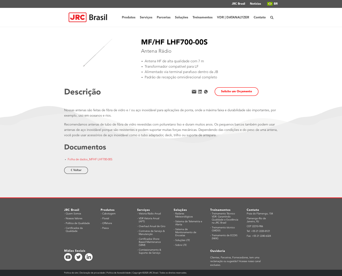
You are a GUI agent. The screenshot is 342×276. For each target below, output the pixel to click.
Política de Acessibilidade (119, 273)
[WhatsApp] (206, 91)
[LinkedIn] (200, 91)
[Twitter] (78, 257)
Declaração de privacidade (92, 273)
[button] (271, 17)
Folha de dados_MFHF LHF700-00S (90, 159)
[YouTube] (68, 257)
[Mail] (194, 91)
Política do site (71, 273)
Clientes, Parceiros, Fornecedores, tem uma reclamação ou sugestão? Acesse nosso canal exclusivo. (235, 261)
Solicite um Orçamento (236, 91)
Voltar (77, 170)
